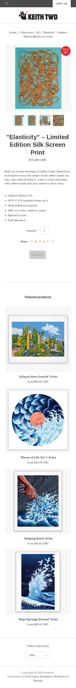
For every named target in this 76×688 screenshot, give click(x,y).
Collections (26, 32)
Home (12, 32)
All (37, 32)
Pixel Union (32, 676)
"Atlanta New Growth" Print (38, 376)
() (61, 3)
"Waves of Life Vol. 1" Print (38, 457)
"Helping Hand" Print (38, 538)
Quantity (32, 230)
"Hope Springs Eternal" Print (38, 619)
